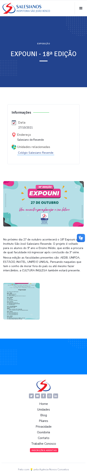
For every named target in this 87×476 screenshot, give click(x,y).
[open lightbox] (21, 301)
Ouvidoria (43, 432)
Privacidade (44, 427)
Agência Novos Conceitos (54, 469)
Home (43, 404)
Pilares (43, 421)
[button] (81, 8)
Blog (43, 415)
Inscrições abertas (44, 450)
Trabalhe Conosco (43, 444)
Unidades (43, 410)
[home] (26, 8)
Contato (43, 438)
